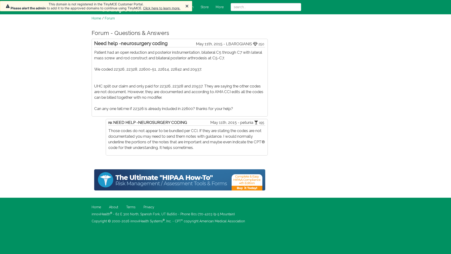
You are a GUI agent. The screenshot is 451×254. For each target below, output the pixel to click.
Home (96, 18)
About (113, 207)
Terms (131, 207)
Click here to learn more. (161, 8)
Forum (110, 18)
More (220, 7)
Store (205, 7)
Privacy (149, 207)
